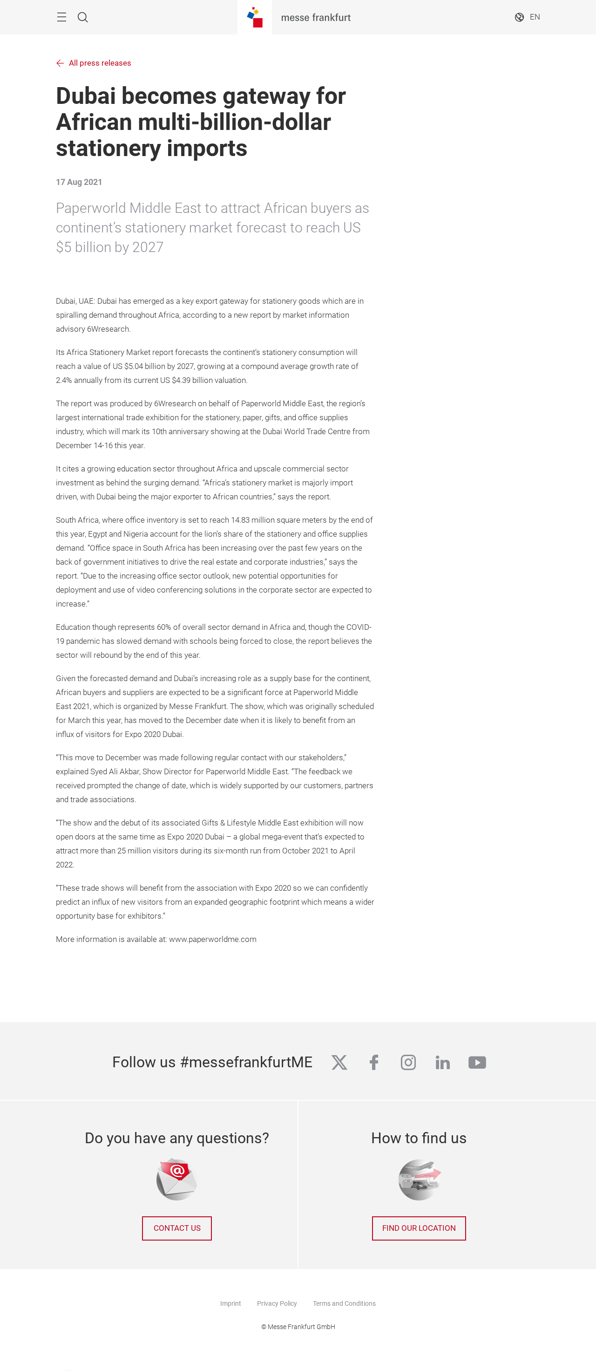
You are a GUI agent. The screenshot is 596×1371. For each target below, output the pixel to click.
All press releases (100, 63)
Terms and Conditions (344, 1303)
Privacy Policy (277, 1303)
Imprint (230, 1303)
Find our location (419, 1228)
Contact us (177, 1228)
